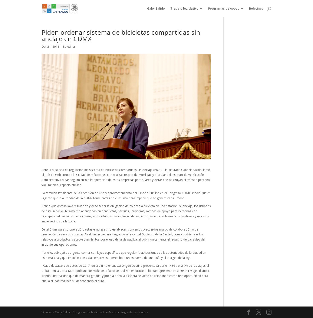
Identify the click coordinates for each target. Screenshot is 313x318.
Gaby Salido (156, 8)
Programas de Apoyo (223, 8)
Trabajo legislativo (184, 8)
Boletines (256, 8)
